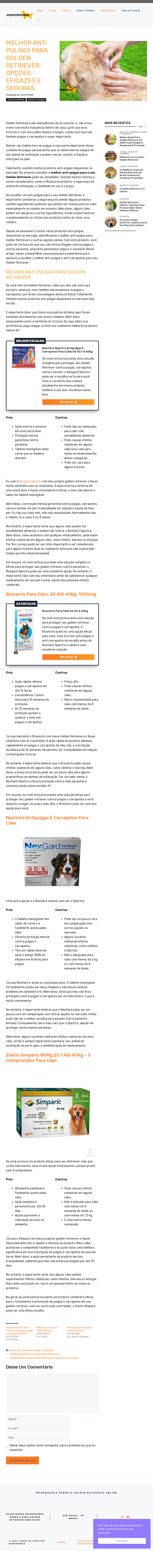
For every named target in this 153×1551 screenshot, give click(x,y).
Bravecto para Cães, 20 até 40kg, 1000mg (51, 594)
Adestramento (108, 10)
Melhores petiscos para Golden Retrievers (35, 1353)
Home (40, 10)
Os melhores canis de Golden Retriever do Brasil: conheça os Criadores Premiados (131, 174)
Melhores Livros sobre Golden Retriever (132, 158)
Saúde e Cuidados (85, 10)
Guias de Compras (131, 10)
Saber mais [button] (104, 1532)
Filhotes (66, 10)
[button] (38, 19)
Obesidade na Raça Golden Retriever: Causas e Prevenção (44, 1357)
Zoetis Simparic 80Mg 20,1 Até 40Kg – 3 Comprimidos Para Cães (48, 1057)
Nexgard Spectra (30, 481)
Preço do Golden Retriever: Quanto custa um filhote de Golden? (133, 223)
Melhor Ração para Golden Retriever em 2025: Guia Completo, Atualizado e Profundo (132, 141)
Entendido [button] (122, 1541)
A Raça (52, 10)
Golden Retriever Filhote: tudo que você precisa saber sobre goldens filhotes (19, 1330)
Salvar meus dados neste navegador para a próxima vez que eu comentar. (52, 1448)
